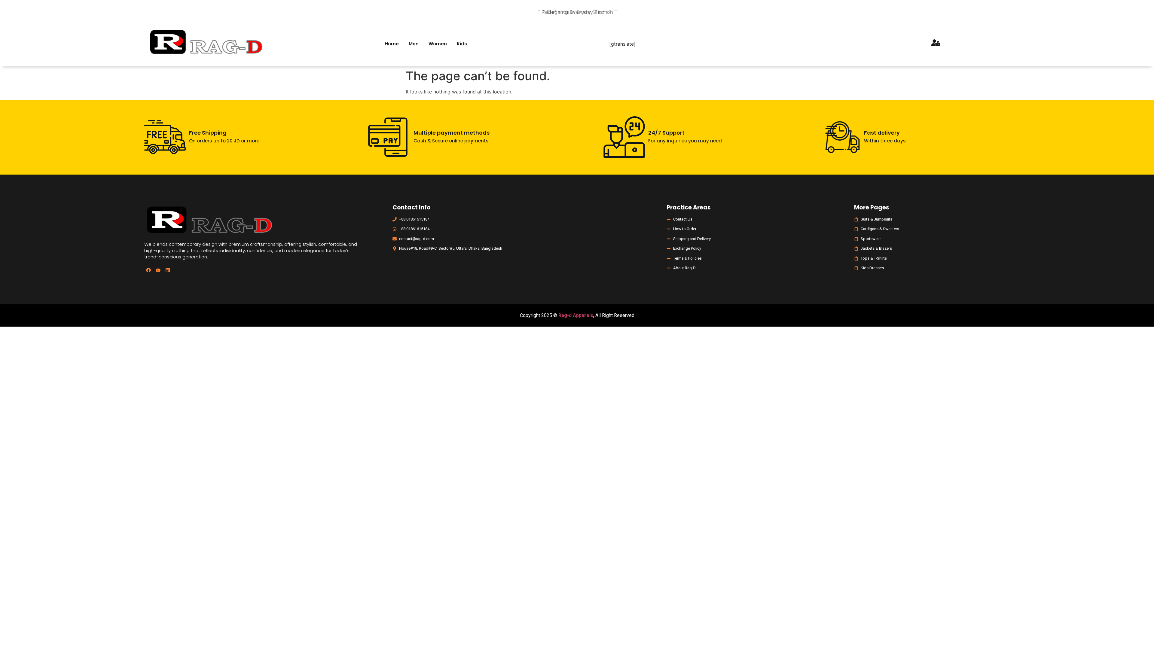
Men (414, 44)
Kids (462, 44)
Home (392, 44)
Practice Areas (689, 207)
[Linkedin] (167, 270)
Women (438, 44)
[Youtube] (158, 270)
